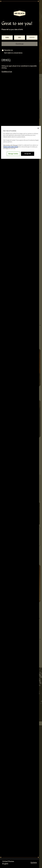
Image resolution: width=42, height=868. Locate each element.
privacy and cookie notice (11, 147)
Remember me (8, 50)
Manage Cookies (13, 153)
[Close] (38, 128)
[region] (21, 142)
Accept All (28, 153)
